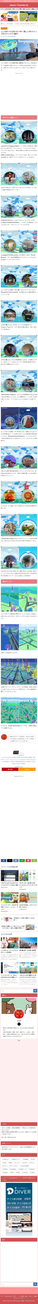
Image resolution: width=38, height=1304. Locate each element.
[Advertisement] (19, 94)
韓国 (24, 9)
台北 (5, 1162)
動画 (11, 1162)
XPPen (5, 1169)
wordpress (13, 1169)
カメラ (5, 1165)
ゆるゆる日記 (8, 9)
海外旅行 (26, 1159)
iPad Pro (32, 1169)
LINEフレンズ (23, 1169)
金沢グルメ (6, 1159)
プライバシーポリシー (19, 1298)
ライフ (2, 9)
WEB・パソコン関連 (16, 9)
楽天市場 (10, 769)
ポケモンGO (4, 28)
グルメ (32, 1162)
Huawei (6, 1172)
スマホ (25, 1162)
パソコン (18, 1162)
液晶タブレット (17, 1159)
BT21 (18, 1172)
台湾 (33, 1159)
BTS (12, 1172)
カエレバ (21, 766)
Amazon (27, 769)
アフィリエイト (14, 1165)
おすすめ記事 (25, 1165)
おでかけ (28, 9)
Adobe (33, 1172)
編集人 (33, 9)
